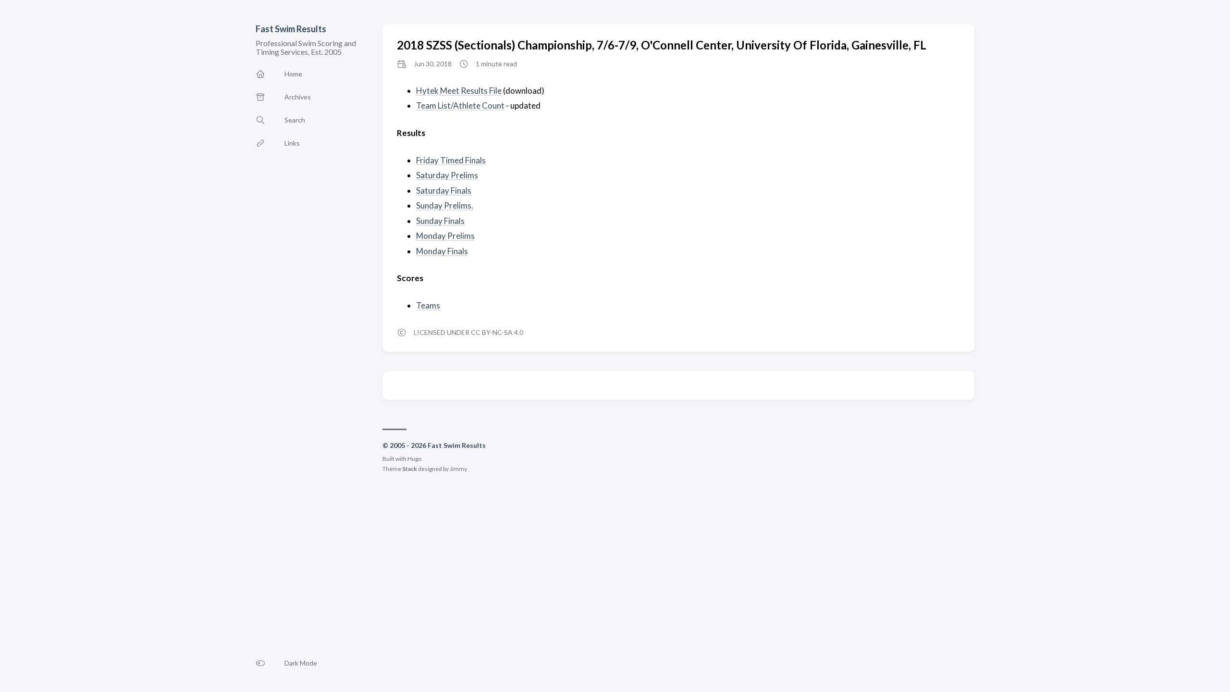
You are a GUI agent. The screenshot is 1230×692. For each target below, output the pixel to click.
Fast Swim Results (291, 29)
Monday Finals (442, 251)
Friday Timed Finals (451, 160)
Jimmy (458, 468)
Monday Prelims (445, 236)
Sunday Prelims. (444, 205)
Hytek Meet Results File (459, 91)
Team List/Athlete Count (460, 105)
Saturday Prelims (447, 175)
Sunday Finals (440, 221)
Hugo (414, 458)
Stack (409, 468)
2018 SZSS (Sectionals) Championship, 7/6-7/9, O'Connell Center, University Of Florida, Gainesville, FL (661, 45)
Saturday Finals (443, 190)
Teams (428, 305)
